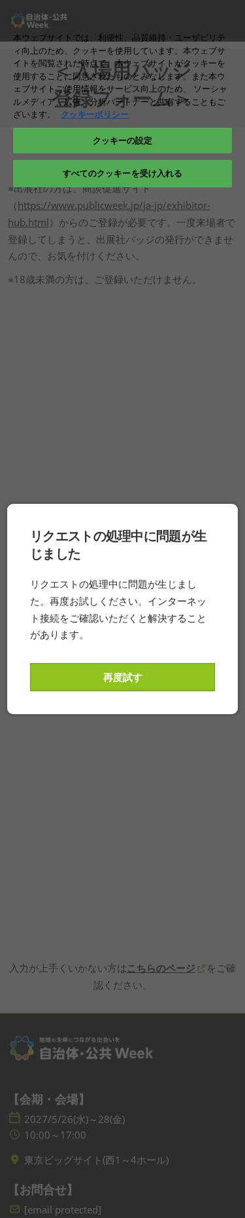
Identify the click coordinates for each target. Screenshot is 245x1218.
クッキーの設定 (123, 140)
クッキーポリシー (95, 114)
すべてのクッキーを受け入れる (123, 173)
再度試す (122, 676)
